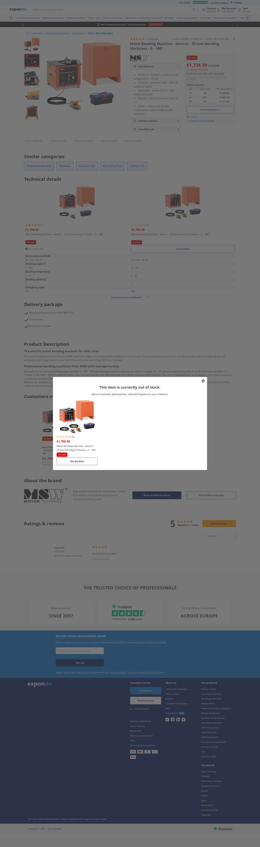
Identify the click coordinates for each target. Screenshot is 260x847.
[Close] (203, 380)
